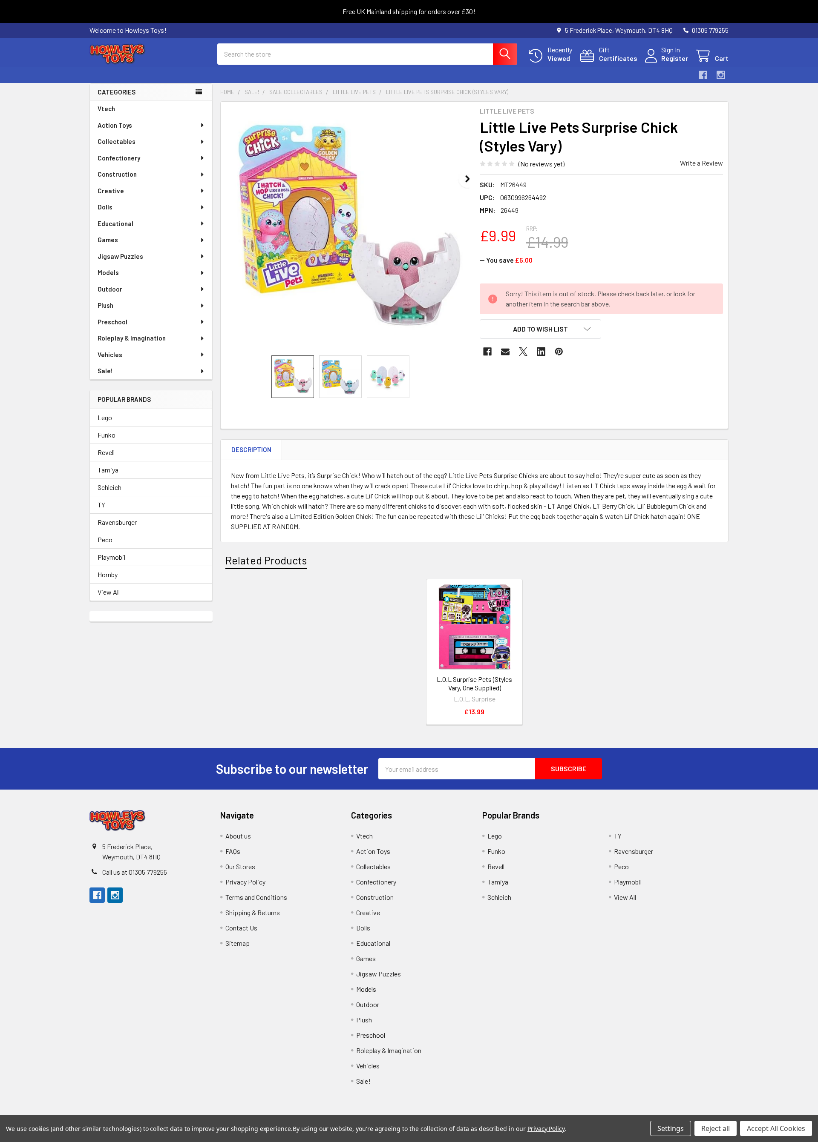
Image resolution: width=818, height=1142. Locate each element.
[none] (347, 228)
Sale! (105, 371)
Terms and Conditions (256, 897)
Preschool (112, 322)
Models (108, 272)
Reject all (715, 1128)
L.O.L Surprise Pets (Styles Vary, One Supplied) (474, 683)
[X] (523, 351)
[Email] (505, 351)
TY (101, 505)
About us (238, 836)
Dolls (105, 207)
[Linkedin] (541, 351)
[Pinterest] (559, 351)
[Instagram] (721, 75)
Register (674, 58)
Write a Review (701, 163)
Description (251, 449)
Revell (106, 452)
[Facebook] (703, 75)
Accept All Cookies (776, 1128)
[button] (541, 329)
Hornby (108, 574)
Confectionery (119, 158)
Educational (115, 223)
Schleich (109, 487)
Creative (111, 191)
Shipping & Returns (252, 912)
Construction (117, 174)
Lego (105, 417)
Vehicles (110, 354)
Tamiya (108, 470)
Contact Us (241, 928)
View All (109, 592)
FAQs (232, 851)
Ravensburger (117, 522)
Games (108, 239)
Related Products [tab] (266, 560)
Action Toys (115, 125)
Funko (106, 435)
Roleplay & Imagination (132, 338)
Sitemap (237, 943)
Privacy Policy (245, 882)
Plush (105, 305)
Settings (670, 1128)
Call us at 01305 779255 (134, 872)
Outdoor (110, 289)
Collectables (116, 141)
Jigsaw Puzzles (120, 256)
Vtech (106, 108)
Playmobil (111, 557)
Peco (105, 539)
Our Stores (240, 866)
